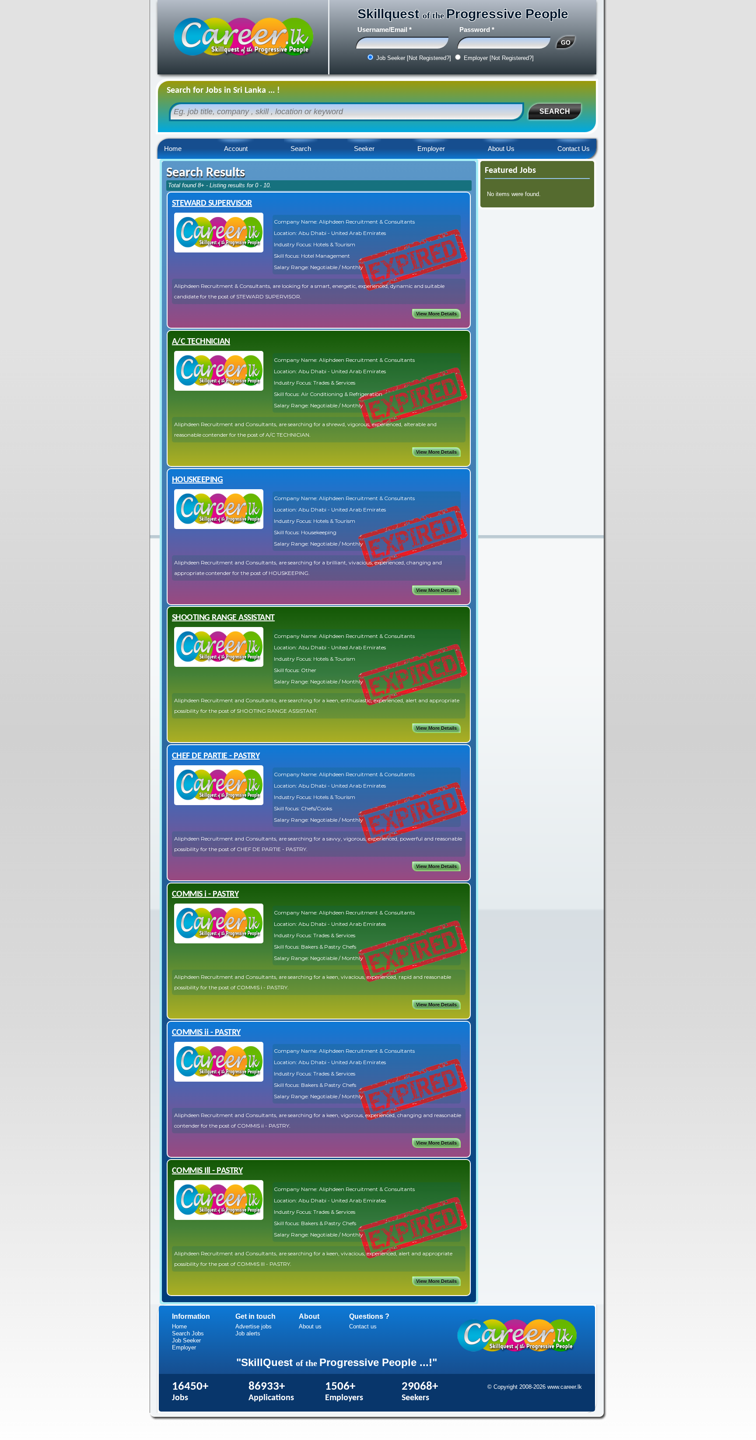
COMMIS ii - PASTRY (206, 1032)
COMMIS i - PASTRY (205, 894)
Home (173, 148)
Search (300, 148)
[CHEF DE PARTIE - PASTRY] (218, 803)
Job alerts (247, 1333)
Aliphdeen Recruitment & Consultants (367, 221)
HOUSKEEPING (197, 480)
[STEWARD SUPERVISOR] (218, 250)
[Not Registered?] (429, 58)
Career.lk (243, 37)
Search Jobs (188, 1333)
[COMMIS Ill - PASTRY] (218, 1218)
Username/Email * (384, 29)
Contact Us (573, 148)
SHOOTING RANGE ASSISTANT (223, 617)
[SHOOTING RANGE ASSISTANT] (218, 665)
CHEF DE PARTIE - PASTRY (216, 756)
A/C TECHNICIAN (201, 341)
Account (236, 148)
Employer (431, 148)
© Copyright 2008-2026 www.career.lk (534, 1387)
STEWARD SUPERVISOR (212, 203)
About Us (501, 148)
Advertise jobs (253, 1326)
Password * (476, 29)
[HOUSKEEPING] (218, 527)
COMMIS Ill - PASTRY (207, 1171)
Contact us (363, 1326)
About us (310, 1326)
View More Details (436, 313)
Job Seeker (186, 1340)
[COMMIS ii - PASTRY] (218, 1079)
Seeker (364, 148)
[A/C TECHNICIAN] (218, 388)
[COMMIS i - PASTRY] (218, 941)
